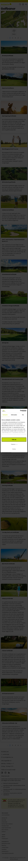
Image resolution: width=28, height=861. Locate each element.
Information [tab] (14, 414)
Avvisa (14, 449)
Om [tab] (23, 414)
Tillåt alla (14, 439)
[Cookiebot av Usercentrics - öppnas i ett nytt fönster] (20, 411)
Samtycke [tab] (5, 414)
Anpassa (13, 444)
